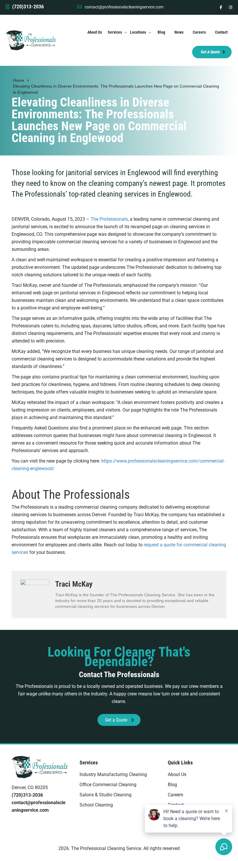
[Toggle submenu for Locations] (150, 32)
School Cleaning (96, 805)
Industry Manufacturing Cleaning (113, 774)
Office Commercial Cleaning (108, 784)
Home (18, 80)
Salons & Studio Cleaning (105, 794)
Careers (175, 794)
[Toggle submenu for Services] (126, 32)
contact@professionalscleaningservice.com (124, 7)
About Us (177, 774)
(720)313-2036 (27, 795)
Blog (172, 784)
